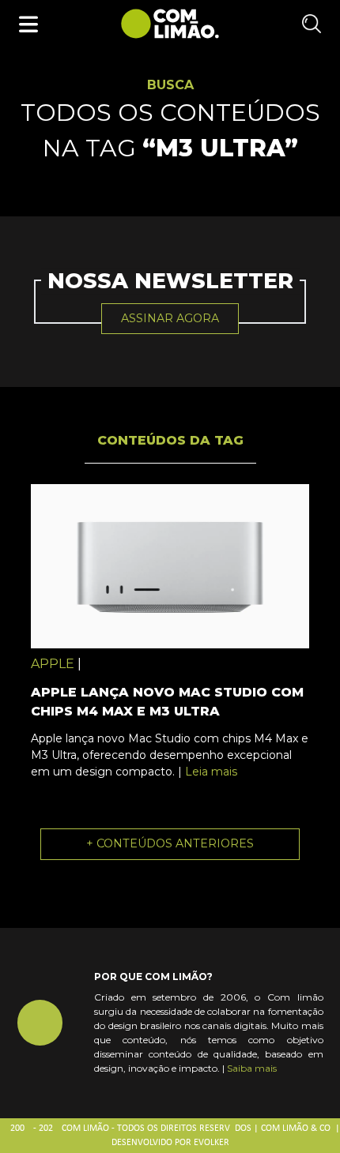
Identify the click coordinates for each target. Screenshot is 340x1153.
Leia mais (211, 771)
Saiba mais (252, 1068)
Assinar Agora (170, 318)
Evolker (211, 1142)
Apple (52, 663)
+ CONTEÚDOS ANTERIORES (170, 843)
